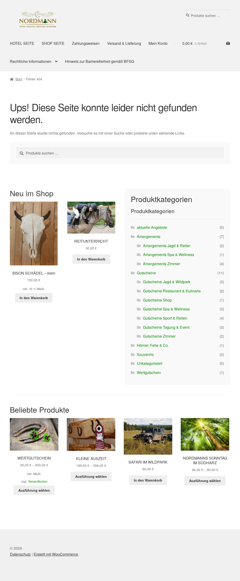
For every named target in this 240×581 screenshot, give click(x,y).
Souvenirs (145, 354)
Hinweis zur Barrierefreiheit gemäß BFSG (99, 61)
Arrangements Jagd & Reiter (166, 245)
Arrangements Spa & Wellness (168, 254)
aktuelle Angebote (152, 227)
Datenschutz (20, 554)
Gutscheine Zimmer (159, 336)
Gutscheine (146, 272)
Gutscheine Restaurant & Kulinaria (172, 291)
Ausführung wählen (34, 490)
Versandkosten (37, 481)
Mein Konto (158, 43)
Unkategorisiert (149, 363)
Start (18, 79)
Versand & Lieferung (124, 43)
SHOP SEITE (53, 43)
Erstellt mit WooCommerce (56, 554)
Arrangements (148, 236)
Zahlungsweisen (86, 43)
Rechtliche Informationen (30, 61)
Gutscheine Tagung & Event (166, 327)
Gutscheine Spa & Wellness (166, 309)
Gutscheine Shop (157, 300)
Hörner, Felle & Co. (153, 345)
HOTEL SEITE (22, 43)
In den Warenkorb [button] (34, 297)
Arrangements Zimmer (161, 263)
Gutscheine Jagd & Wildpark (166, 281)
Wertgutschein (149, 372)
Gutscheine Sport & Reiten (165, 318)
